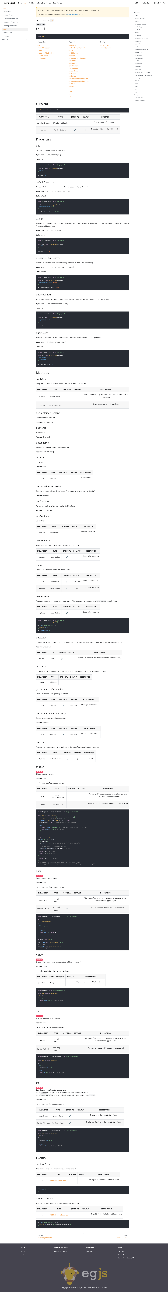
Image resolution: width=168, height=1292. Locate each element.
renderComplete (106, 48)
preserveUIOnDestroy (46, 53)
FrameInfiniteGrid (9, 15)
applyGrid (72, 45)
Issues (120, 1255)
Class (4, 8)
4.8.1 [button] (136, 3)
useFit (40, 50)
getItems (72, 50)
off (70, 97)
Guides (32, 3)
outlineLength (43, 55)
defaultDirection (44, 48)
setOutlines (73, 63)
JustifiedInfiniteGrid (10, 19)
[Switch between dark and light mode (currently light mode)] (163, 2)
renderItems (73, 71)
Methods (136, 32)
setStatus (72, 76)
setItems (72, 55)
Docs (20, 3)
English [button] (147, 3)
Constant (5, 36)
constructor (137, 10)
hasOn (71, 91)
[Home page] (38, 20)
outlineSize (42, 58)
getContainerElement (77, 48)
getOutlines (73, 61)
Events (136, 95)
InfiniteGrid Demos (44, 3)
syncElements (74, 66)
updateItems (73, 68)
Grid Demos (57, 3)
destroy (71, 84)
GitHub (156, 3)
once (70, 89)
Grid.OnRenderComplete (59, 1215)
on (69, 94)
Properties (137, 13)
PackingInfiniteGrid (10, 26)
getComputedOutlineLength (79, 81)
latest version (72, 14)
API (25, 3)
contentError (105, 45)
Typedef (5, 40)
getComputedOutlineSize (78, 79)
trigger (71, 86)
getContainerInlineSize (77, 58)
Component (7, 33)
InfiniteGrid (7, 12)
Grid (4, 29)
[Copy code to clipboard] (126, 36)
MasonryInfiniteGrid (10, 22)
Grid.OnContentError (57, 1181)
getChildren (73, 53)
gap (39, 45)
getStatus (72, 73)
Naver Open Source (125, 1258)
